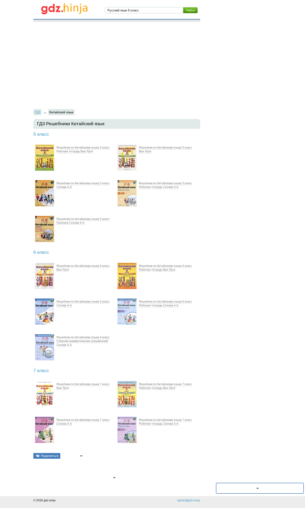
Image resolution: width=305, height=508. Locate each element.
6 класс (41, 252)
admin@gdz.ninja (188, 500)
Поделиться (49, 456)
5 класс (41, 134)
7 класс (41, 370)
